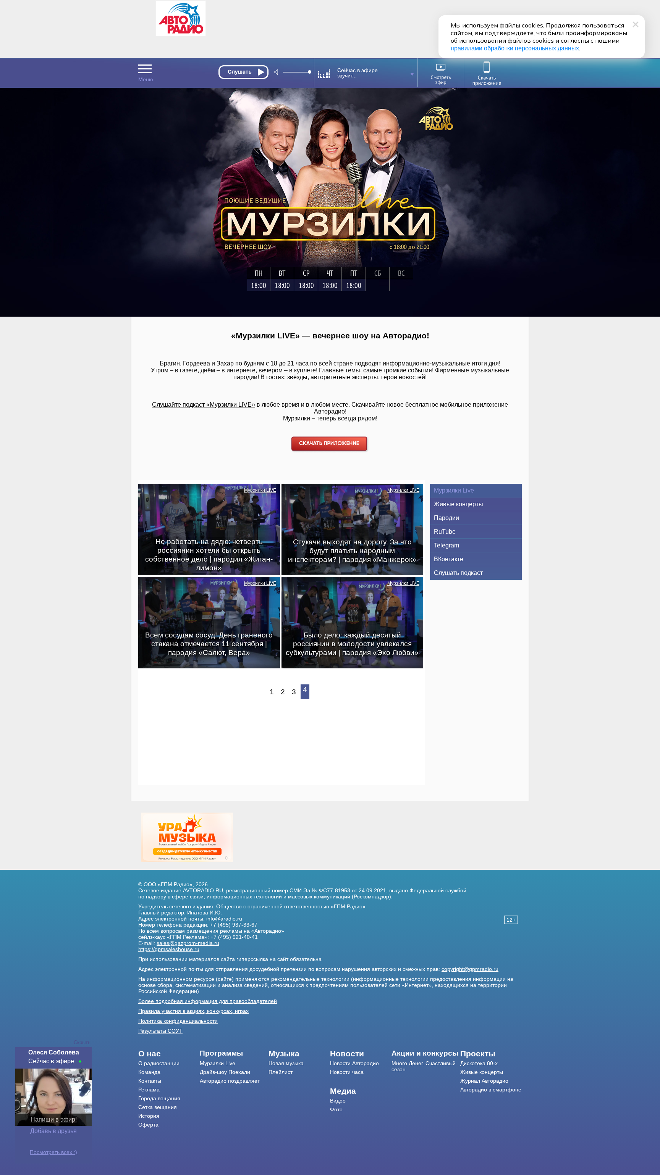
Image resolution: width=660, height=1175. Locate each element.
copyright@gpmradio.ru (470, 969)
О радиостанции (159, 1063)
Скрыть (82, 1042)
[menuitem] (169, 1053)
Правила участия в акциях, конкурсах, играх (193, 1011)
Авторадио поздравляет (230, 1081)
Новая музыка (286, 1063)
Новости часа (347, 1072)
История (148, 1116)
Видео (338, 1101)
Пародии (446, 518)
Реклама (149, 1089)
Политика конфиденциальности (178, 1021)
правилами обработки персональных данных (515, 48)
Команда (149, 1072)
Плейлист (281, 1072)
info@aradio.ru (224, 919)
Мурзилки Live (454, 490)
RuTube (445, 531)
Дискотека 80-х (479, 1063)
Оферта (148, 1125)
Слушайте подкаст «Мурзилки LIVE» (203, 404)
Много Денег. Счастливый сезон (423, 1066)
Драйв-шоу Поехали (225, 1072)
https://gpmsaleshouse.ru (168, 949)
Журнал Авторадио (484, 1081)
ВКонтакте (448, 559)
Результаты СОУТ (160, 1031)
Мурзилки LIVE (260, 490)
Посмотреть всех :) (53, 1152)
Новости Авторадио (354, 1063)
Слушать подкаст (458, 573)
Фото (336, 1109)
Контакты (149, 1081)
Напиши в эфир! (54, 1119)
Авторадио (490, 1089)
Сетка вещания (157, 1107)
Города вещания (159, 1098)
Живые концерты (458, 504)
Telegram (446, 545)
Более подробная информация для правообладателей (207, 1001)
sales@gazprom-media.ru (188, 943)
